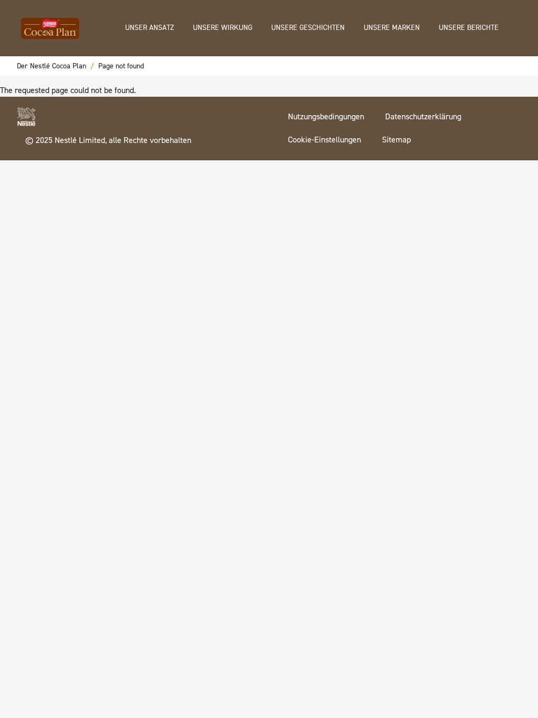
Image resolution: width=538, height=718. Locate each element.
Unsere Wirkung (222, 28)
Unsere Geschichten (308, 28)
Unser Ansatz (149, 28)
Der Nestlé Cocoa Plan (51, 66)
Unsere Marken (392, 28)
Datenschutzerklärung (423, 116)
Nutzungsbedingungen (326, 116)
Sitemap (396, 139)
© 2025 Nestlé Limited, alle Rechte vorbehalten (108, 140)
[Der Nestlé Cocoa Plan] (50, 25)
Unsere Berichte (469, 28)
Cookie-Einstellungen (324, 139)
